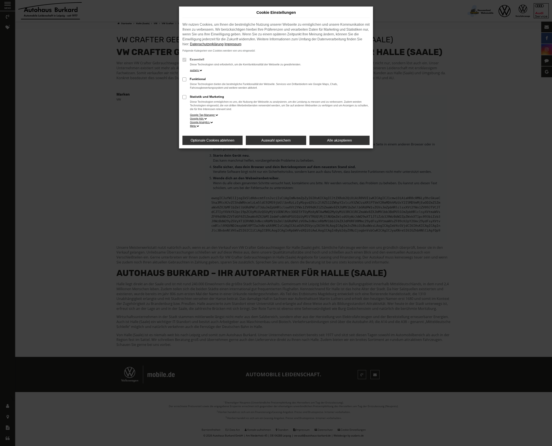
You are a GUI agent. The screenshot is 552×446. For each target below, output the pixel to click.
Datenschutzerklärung (207, 44)
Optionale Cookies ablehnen (212, 140)
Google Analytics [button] (200, 122)
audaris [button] (194, 70)
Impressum (232, 44)
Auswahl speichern (276, 140)
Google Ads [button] (197, 118)
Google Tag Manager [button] (202, 115)
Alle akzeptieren (339, 140)
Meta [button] (193, 126)
